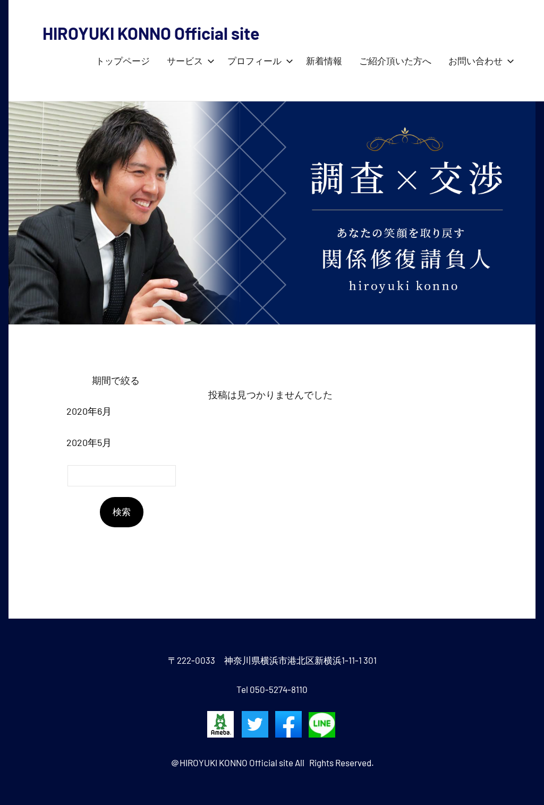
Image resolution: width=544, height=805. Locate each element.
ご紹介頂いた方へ (395, 61)
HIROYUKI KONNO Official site (150, 33)
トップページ (123, 61)
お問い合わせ (475, 61)
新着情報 (324, 61)
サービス (185, 61)
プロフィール (254, 61)
